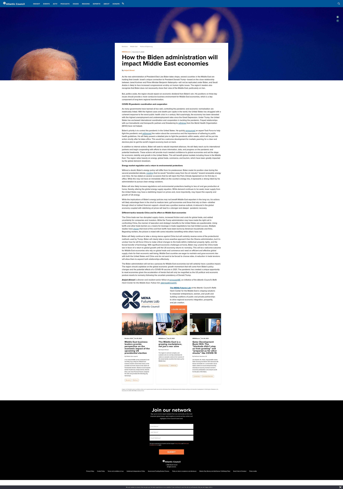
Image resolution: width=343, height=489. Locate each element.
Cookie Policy (101, 471)
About (107, 4)
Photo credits (253, 471)
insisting (149, 173)
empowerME (174, 280)
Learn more (179, 309)
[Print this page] (337, 17)
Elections (125, 46)
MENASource (126, 52)
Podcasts (65, 4)
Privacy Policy (177, 443)
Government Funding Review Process (158, 471)
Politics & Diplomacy (146, 46)
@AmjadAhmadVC (169, 283)
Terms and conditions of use (116, 471)
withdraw (182, 123)
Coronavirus (196, 376)
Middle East (133, 46)
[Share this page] (337, 20)
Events (46, 4)
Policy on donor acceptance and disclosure (184, 471)
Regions (86, 4)
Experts (96, 4)
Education (128, 380)
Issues (76, 4)
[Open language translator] (123, 3)
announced (190, 130)
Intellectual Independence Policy (136, 471)
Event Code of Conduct (239, 471)
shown (136, 228)
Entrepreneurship (163, 365)
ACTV (55, 4)
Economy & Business (207, 376)
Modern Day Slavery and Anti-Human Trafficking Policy (214, 471)
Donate (116, 4)
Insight (36, 4)
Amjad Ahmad (129, 70)
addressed (146, 133)
